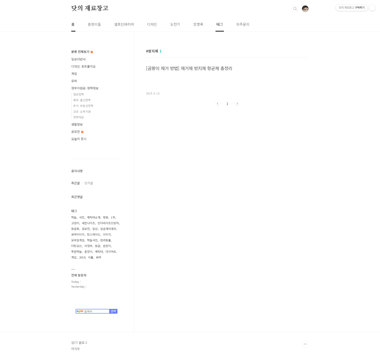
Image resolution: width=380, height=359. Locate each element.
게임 (74, 73)
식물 (90, 257)
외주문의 (242, 24)
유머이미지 (77, 234)
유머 (74, 81)
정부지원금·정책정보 (85, 88)
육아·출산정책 (82, 100)
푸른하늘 (76, 251)
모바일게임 (77, 240)
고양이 (75, 223)
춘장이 (88, 251)
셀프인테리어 (124, 24)
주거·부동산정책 (83, 106)
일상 (95, 229)
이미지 (107, 234)
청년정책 (78, 94)
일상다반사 (78, 59)
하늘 (74, 217)
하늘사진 (92, 240)
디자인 (152, 24)
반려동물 (105, 240)
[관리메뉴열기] (372, 7)
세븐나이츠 (88, 223)
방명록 (198, 24)
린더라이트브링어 (108, 223)
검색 (295, 8)
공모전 (76, 131)
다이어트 (111, 251)
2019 (82, 257)
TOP (305, 344)
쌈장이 (107, 246)
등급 (97, 246)
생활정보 (77, 124)
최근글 (75, 183)
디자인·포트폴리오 (83, 66)
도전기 (175, 24)
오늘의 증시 (78, 139)
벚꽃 (105, 217)
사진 (81, 217)
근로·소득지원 (82, 111)
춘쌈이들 (94, 24)
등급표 (75, 229)
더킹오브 (76, 246)
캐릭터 (99, 251)
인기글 (88, 183)
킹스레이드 (93, 234)
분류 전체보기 (80, 51)
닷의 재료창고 (89, 8)
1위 (113, 217)
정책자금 (78, 117)
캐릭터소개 (93, 217)
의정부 (88, 246)
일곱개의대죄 (108, 229)
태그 (219, 24)
